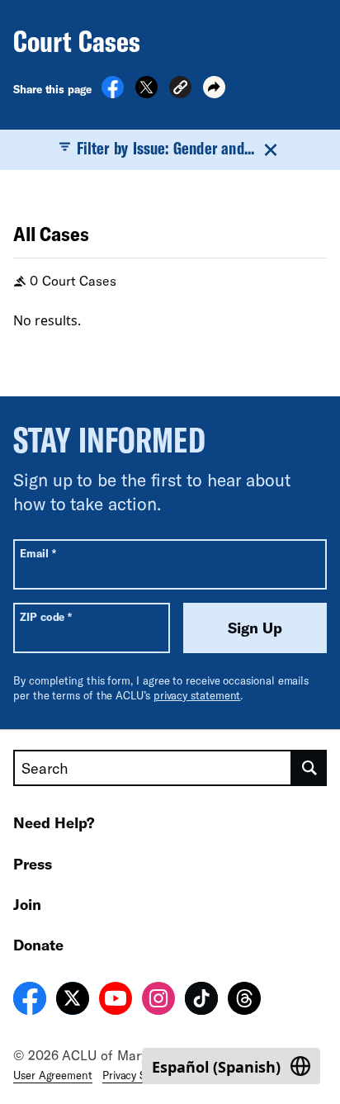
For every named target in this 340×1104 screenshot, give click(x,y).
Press (32, 864)
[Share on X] (146, 93)
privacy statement (197, 695)
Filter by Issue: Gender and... (165, 148)
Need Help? (54, 822)
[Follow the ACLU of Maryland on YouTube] (115, 1001)
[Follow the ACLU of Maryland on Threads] (244, 1001)
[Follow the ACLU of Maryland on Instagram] (158, 1001)
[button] (180, 89)
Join (27, 904)
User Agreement (52, 1075)
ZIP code (46, 616)
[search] (309, 768)
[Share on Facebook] (113, 93)
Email (37, 553)
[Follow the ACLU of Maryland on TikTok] (201, 1001)
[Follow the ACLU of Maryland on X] (72, 1001)
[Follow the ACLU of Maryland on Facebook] (29, 1001)
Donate (38, 945)
